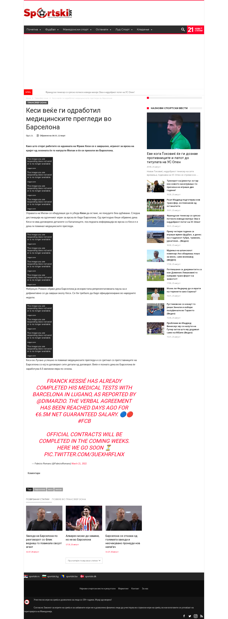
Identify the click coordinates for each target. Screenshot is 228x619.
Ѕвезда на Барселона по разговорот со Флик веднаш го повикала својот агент (44, 541)
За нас (145, 588)
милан (58, 489)
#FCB (84, 421)
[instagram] (195, 616)
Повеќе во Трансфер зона (69, 499)
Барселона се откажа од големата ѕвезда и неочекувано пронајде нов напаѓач (122, 541)
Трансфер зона (41, 98)
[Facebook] (184, 616)
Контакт (135, 588)
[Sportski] (48, 5)
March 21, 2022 (79, 463)
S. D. (31, 135)
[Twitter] (189, 616)
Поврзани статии (37, 499)
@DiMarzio (51, 401)
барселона (40, 489)
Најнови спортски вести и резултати (98, 588)
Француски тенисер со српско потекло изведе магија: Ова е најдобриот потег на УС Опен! (90, 92)
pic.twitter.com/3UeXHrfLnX (84, 454)
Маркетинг (123, 588)
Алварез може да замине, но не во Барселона (82, 537)
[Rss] (201, 616)
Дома (28, 98)
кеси (50, 489)
